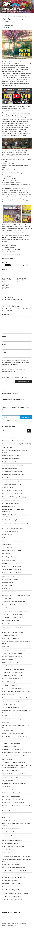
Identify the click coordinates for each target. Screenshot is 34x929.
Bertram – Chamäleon (8, 582)
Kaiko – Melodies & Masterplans (11, 796)
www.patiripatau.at (14, 254)
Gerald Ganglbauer (19, 16)
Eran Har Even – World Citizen (10, 503)
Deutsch (16, 299)
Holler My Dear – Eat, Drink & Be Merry (13, 802)
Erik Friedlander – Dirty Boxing (10, 458)
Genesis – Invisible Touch (9, 506)
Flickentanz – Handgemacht (10, 663)
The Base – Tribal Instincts (9, 635)
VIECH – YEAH (6, 786)
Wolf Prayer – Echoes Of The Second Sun (13, 672)
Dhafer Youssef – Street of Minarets (12, 493)
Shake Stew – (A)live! (8, 608)
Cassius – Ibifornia (7, 780)
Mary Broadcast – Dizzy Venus (10, 828)
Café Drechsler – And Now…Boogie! (12, 719)
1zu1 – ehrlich (6, 538)
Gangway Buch (6, 278)
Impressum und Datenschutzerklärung (12, 923)
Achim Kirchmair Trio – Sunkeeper (11, 569)
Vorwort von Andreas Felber (12, 407)
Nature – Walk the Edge (8, 682)
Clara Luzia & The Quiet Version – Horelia (13, 440)
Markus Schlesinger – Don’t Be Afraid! (12, 814)
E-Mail (4, 344)
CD (5, 297)
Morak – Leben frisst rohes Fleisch (12, 656)
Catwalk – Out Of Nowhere (9, 604)
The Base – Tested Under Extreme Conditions (15, 893)
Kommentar (6, 314)
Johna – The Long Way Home (10, 789)
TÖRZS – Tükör (6, 647)
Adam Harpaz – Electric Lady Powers (12, 471)
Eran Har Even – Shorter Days (10, 477)
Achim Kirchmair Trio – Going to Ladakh (13, 701)
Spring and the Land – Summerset (11, 749)
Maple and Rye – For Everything (11, 624)
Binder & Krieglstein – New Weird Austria (13, 877)
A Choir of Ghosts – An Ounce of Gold (12, 632)
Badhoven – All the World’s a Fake (11, 678)
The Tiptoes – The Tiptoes (9, 820)
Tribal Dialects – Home (8, 849)
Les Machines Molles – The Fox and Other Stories (16, 595)
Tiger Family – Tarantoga (9, 730)
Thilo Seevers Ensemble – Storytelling (13, 669)
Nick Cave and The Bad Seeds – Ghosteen (13, 650)
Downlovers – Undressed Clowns (11, 887)
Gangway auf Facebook (11, 912)
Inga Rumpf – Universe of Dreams (11, 550)
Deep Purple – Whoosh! (8, 576)
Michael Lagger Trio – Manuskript (11, 864)
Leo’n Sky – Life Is (7, 759)
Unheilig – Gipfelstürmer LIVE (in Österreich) (14, 783)
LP (13, 297)
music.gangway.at (13, 9)
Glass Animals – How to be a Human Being (14, 774)
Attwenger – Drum (7, 487)
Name (4, 336)
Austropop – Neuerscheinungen (11, 481)
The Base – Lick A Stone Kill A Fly (11, 484)
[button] (12, 214)
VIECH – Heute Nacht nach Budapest (12, 707)
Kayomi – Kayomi (21, 278)
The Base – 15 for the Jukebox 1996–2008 (14, 871)
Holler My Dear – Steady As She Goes (12, 733)
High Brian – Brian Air (8, 694)
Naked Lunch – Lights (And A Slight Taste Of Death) (16, 444)
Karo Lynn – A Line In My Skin (10, 520)
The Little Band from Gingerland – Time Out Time (16, 856)
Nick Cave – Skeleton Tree (9, 770)
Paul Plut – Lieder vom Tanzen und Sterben (14, 688)
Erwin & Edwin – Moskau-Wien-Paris (12, 799)
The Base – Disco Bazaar (9, 746)
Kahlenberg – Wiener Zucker (10, 557)
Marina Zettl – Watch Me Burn (10, 843)
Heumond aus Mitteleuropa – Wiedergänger (14, 497)
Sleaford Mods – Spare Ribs (10, 579)
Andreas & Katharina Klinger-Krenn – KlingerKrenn (16, 777)
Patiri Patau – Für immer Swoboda (11, 573)
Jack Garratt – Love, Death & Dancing (12, 614)
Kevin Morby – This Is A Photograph (12, 528)
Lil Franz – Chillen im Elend (9, 468)
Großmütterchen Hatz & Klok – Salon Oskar (14, 756)
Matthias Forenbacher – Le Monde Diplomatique (15, 698)
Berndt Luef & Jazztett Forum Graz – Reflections (15, 811)
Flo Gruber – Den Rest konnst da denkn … (13, 589)
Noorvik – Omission (7, 659)
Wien (21, 299)
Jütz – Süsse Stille (7, 547)
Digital (9, 297)
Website (4, 352)
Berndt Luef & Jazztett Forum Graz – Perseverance (16, 691)
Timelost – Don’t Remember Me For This (13, 653)
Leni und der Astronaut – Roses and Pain (13, 867)
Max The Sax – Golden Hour (10, 462)
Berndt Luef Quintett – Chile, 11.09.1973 (13, 846)
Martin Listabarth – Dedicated (10, 500)
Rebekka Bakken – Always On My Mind (12, 490)
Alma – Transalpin (7, 817)
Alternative (9, 299)
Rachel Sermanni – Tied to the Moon (12, 793)
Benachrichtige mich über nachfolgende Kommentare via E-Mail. (13, 370)
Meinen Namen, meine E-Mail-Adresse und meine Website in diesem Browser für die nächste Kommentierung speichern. (16, 362)
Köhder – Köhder (7, 534)
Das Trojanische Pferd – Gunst (10, 620)
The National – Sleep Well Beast (11, 743)
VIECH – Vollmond (7, 447)
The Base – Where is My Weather (11, 874)
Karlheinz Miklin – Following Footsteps (13, 474)
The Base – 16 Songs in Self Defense (12, 896)
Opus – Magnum (6, 544)
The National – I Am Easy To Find (11, 685)
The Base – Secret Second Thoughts (12, 899)
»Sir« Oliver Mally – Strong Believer (12, 840)
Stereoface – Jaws (7, 740)
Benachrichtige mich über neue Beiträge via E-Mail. (16, 377)
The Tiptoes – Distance (8, 704)
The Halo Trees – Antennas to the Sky (12, 675)
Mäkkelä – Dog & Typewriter (10, 563)
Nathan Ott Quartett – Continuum (11, 455)
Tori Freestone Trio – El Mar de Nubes (12, 617)
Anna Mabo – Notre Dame (9, 560)
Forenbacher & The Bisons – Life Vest (12, 883)
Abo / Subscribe (26, 417)
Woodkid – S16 (6, 598)
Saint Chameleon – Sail (8, 832)
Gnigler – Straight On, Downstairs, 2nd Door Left (15, 611)
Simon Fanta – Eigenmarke (9, 666)
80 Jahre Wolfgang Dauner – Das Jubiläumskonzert (16, 752)
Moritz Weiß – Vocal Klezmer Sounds (12, 541)
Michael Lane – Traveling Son (10, 638)
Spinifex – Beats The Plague (10, 531)
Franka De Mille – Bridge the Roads (12, 890)
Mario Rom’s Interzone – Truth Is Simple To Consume (17, 737)
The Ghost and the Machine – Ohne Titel (13, 762)
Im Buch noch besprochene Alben (11, 566)
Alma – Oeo (5, 722)
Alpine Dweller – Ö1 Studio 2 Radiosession (14, 601)
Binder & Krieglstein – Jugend (10, 880)
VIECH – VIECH (6, 853)
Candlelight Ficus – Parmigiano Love (12, 715)
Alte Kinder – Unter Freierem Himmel (12, 465)
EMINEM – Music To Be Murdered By (12, 592)
